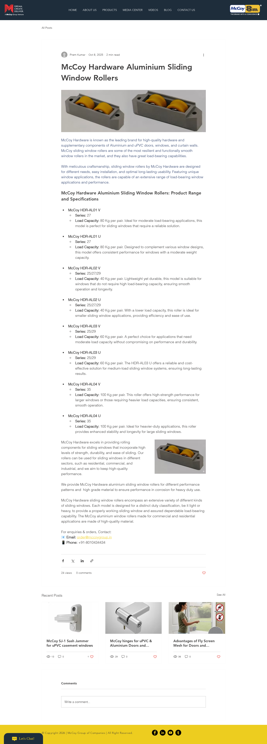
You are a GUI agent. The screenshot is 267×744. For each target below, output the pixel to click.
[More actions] (203, 54)
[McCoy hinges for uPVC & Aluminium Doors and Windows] (133, 618)
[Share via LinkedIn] (82, 561)
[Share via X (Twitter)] (72, 561)
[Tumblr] (178, 733)
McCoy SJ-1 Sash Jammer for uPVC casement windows (70, 643)
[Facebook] (155, 733)
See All (221, 594)
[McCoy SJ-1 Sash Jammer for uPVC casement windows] (70, 618)
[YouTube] (170, 733)
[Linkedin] (163, 733)
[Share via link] (92, 561)
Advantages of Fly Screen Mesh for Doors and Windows (194, 643)
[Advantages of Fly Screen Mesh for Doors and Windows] (197, 618)
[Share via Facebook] (63, 561)
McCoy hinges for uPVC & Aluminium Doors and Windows (131, 643)
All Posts (47, 28)
